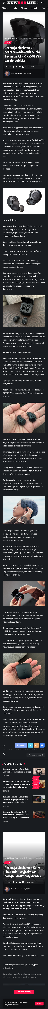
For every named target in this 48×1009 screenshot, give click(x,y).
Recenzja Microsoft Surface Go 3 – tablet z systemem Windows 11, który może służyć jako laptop (16, 784)
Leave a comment (37, 755)
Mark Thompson (16, 73)
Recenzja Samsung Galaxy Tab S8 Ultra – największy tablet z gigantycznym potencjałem (15, 799)
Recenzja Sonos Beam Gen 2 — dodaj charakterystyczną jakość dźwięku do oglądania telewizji (16, 815)
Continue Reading (24, 992)
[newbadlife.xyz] (21, 2)
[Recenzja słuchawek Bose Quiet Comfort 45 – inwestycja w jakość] (39, 771)
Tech (8, 42)
